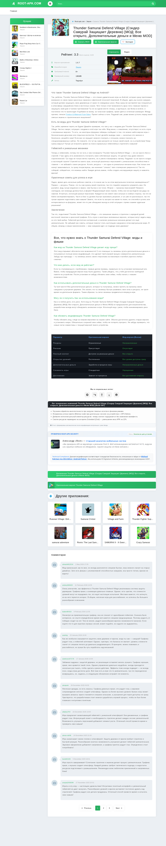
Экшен (78, 67)
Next (118, 808)
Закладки (129, 42)
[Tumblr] (109, 394)
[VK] (94, 394)
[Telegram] (87, 394)
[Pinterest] (116, 394)
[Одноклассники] (102, 394)
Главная (13, 11)
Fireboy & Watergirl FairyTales (78, 114)
